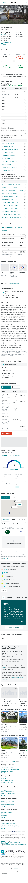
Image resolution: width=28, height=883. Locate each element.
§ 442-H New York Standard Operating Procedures (10, 842)
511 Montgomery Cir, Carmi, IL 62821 (11, 214)
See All (4, 590)
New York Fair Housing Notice (6, 843)
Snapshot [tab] (5, 455)
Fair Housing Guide (19, 856)
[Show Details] (25, 91)
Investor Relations (13, 857)
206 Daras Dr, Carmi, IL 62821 (9, 193)
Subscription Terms (4, 858)
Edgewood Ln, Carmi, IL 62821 (10, 199)
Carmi (3, 667)
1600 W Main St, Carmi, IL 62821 (10, 202)
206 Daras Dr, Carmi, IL (8, 143)
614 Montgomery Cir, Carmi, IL (10, 149)
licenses (15, 838)
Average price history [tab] (15, 455)
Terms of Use (19, 857)
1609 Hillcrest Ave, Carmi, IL (9, 155)
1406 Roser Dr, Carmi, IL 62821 (10, 196)
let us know (16, 868)
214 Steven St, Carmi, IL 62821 (10, 208)
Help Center (4, 873)
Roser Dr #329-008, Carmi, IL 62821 (11, 185)
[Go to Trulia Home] (14, 2)
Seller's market (14, 469)
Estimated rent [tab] (19, 227)
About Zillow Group (11, 856)
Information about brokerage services (10, 844)
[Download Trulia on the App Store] (9, 851)
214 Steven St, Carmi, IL (8, 152)
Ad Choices (20, 858)
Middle (13, 519)
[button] (27, 2)
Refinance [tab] (5, 230)
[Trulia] (2, 851)
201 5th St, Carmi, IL (7, 164)
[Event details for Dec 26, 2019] (25, 429)
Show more (5, 433)
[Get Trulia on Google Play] (20, 851)
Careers (2, 857)
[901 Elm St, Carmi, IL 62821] (9, 717)
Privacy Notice (14, 858)
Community (10, 597)
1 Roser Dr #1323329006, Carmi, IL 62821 (13, 190)
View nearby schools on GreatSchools (13, 551)
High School (21, 519)
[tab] (6, 387)
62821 (12, 350)
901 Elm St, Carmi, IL (7, 158)
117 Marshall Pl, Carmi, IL (8, 146)
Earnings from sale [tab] (7, 227)
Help (10, 858)
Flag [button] (22, 621)
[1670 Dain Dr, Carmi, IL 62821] (9, 743)
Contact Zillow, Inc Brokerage (7, 848)
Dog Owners (19, 597)
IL (5, 761)
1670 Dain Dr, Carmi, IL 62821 (9, 187)
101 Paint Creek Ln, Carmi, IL (9, 167)
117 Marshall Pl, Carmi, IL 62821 (10, 205)
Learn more (5, 558)
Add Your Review (14, 627)
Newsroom (7, 857)
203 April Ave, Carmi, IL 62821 (10, 211)
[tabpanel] (14, 245)
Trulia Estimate (8, 83)
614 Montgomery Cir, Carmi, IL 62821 (12, 217)
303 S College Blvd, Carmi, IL (9, 161)
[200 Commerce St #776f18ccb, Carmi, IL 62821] (9, 692)
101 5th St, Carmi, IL (7, 170)
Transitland (19, 831)
